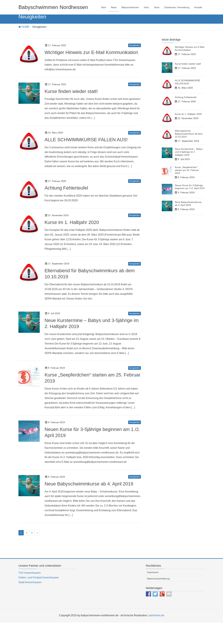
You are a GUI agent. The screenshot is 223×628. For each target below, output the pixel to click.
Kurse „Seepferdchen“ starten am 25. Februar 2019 (187, 170)
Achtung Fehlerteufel (66, 188)
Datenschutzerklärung (158, 578)
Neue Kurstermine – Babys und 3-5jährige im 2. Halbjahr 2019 (189, 152)
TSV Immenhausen (29, 572)
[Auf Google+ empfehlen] (162, 594)
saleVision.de (156, 615)
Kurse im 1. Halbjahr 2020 (72, 222)
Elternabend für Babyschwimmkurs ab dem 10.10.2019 (189, 134)
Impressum (153, 572)
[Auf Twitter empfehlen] (155, 594)
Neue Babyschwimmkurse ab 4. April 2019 (89, 483)
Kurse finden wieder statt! (71, 91)
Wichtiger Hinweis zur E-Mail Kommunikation (91, 52)
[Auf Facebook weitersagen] (148, 594)
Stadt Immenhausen (30, 582)
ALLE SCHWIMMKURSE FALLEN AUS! (86, 139)
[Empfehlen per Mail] (169, 594)
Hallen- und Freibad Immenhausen (38, 577)
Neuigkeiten (134, 45)
